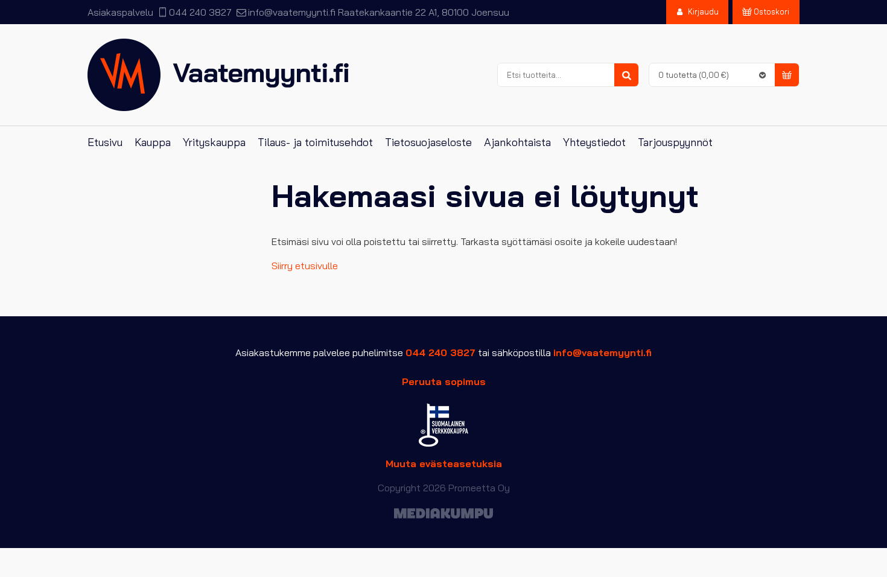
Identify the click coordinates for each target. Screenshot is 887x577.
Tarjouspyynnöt (675, 142)
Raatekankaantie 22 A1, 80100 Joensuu (423, 12)
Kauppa (153, 142)
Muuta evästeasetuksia (444, 463)
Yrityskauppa (214, 142)
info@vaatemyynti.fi (291, 12)
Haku (626, 75)
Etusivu (104, 142)
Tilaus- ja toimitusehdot (315, 142)
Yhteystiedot (594, 142)
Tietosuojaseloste (428, 142)
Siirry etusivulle (305, 266)
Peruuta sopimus (444, 381)
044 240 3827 (200, 12)
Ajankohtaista (517, 142)
